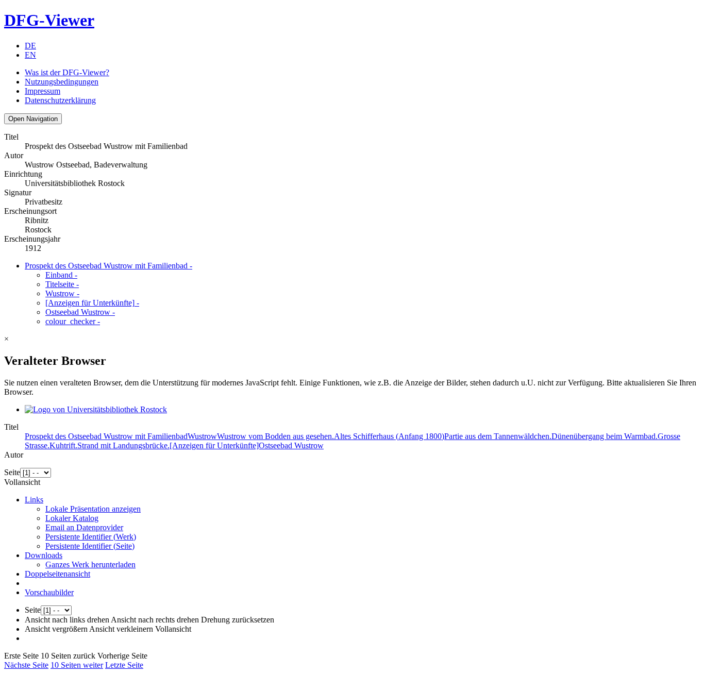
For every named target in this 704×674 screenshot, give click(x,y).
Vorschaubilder (49, 592)
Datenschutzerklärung (60, 100)
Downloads (43, 555)
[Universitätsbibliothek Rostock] (96, 409)
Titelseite (62, 284)
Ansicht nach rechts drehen (155, 619)
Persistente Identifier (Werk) (90, 536)
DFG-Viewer (49, 20)
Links (34, 499)
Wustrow (62, 293)
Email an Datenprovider (84, 527)
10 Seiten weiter (77, 665)
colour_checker (72, 321)
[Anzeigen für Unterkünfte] (92, 302)
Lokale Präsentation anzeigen (93, 508)
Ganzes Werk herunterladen (90, 564)
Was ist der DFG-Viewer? (67, 72)
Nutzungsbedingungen (61, 81)
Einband (61, 275)
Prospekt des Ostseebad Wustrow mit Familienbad (108, 265)
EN (30, 54)
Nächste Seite (26, 665)
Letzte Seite (124, 665)
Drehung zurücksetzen (237, 619)
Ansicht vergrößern (56, 629)
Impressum (42, 91)
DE (30, 45)
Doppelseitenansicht (57, 573)
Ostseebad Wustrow (80, 312)
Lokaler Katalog (71, 518)
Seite (12, 472)
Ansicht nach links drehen (67, 619)
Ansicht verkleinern (121, 629)
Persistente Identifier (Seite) (90, 546)
